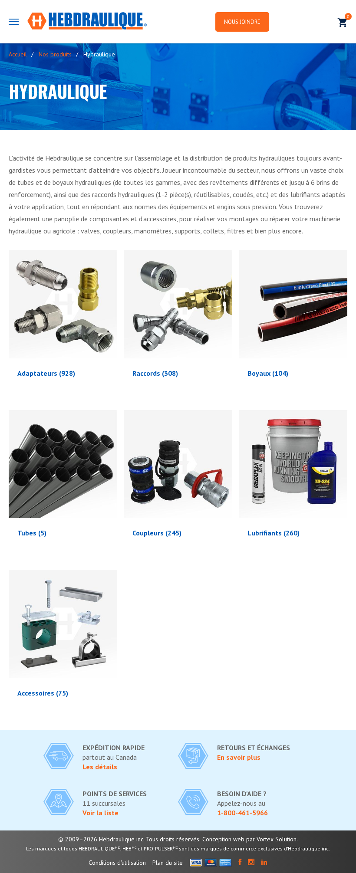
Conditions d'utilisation (117, 862)
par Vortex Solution (271, 839)
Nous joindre (242, 22)
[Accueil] (87, 21)
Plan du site (167, 862)
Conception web (223, 839)
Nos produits (55, 54)
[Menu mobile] (14, 22)
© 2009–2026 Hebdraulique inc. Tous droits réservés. (129, 839)
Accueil (18, 54)
